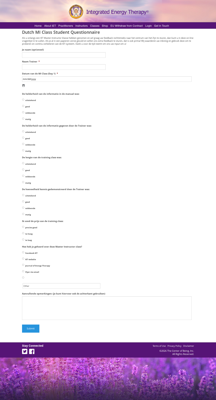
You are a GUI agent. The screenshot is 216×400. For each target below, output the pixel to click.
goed (27, 106)
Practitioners (65, 25)
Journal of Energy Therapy (37, 265)
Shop (105, 25)
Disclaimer (188, 345)
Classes (94, 25)
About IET (50, 25)
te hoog (28, 234)
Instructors (81, 25)
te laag (28, 240)
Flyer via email (32, 272)
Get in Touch (161, 25)
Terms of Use (159, 345)
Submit (31, 328)
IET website (30, 259)
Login (148, 25)
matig (28, 119)
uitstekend (30, 100)
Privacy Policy (174, 345)
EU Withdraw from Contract (126, 25)
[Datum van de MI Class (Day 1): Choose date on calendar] (23, 85)
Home (38, 25)
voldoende (30, 113)
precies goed (31, 227)
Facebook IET (31, 253)
